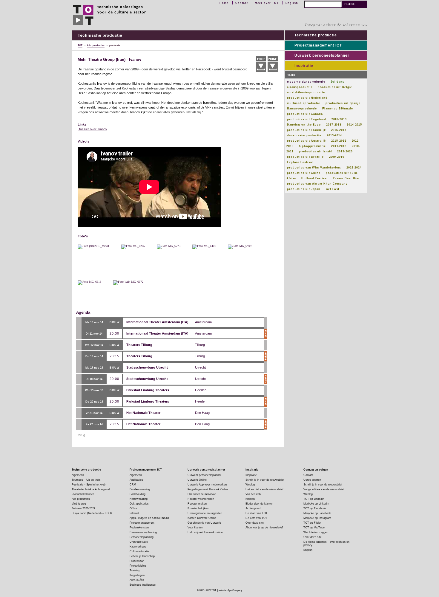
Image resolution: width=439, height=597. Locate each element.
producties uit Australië (306, 140)
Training (134, 570)
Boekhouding (137, 494)
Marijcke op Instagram (317, 517)
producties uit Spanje (343, 103)
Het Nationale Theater (143, 413)
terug (81, 435)
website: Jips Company (230, 590)
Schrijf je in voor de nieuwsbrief (264, 479)
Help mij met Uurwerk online (205, 532)
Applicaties (136, 479)
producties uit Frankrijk (306, 130)
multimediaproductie (303, 103)
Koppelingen (137, 575)
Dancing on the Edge (304, 124)
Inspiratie (303, 66)
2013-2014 (334, 135)
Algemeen (78, 475)
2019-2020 (344, 151)
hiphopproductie (312, 146)
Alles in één (137, 580)
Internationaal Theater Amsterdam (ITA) (157, 322)
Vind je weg (79, 503)
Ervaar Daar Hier (346, 178)
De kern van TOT (256, 517)
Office (133, 508)
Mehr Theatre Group (96, 60)
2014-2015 (354, 124)
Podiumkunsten (139, 527)
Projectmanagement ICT (318, 45)
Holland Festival (314, 178)
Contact (241, 2)
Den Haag (202, 413)
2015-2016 (338, 140)
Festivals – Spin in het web (88, 484)
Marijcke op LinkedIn (316, 503)
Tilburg (200, 345)
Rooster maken (197, 503)
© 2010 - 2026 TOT (206, 590)
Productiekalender (83, 494)
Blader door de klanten (259, 503)
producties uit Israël (315, 151)
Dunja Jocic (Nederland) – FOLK (92, 513)
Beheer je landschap (142, 556)
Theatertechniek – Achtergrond (91, 489)
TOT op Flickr (312, 522)
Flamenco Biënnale (337, 108)
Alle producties (81, 498)
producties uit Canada (305, 113)
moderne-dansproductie (306, 81)
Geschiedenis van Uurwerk (204, 522)
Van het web (253, 494)
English (291, 2)
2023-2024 (354, 167)
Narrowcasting (139, 498)
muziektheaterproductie (306, 92)
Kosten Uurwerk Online (202, 517)
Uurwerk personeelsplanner (321, 55)
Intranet (134, 513)
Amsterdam (203, 322)
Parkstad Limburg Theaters (147, 390)
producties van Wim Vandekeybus (314, 167)
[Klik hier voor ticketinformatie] (265, 334)
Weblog (250, 484)
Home (224, 2)
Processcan (137, 560)
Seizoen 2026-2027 (83, 508)
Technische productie (315, 35)
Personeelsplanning (142, 537)
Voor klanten (195, 527)
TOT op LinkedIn (313, 498)
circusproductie (300, 87)
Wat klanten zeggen (315, 532)
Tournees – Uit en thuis (86, 479)
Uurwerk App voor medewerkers (208, 484)
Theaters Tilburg (139, 345)
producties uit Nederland (307, 97)
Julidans (337, 81)
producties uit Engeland (306, 119)
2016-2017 (338, 130)
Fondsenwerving (140, 489)
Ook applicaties (139, 503)
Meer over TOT (267, 2)
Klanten (250, 498)
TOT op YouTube (314, 527)
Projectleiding (138, 565)
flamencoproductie (302, 108)
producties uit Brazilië (305, 156)
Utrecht (200, 367)
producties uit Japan (303, 189)
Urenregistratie (139, 541)
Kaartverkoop (138, 546)
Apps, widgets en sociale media (149, 517)
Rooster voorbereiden (201, 498)
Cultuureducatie (139, 551)
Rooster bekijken (198, 508)
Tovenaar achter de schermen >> (336, 24)
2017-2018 (333, 124)
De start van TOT (256, 513)
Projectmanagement (142, 522)
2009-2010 (336, 156)
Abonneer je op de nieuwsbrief (264, 527)
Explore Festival (300, 162)
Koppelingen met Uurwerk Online (208, 489)
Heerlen (200, 390)
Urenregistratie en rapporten (205, 513)
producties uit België (335, 87)
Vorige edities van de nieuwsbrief (323, 489)
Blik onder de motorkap (202, 494)
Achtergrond (252, 508)
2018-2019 (339, 119)
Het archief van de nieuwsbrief (264, 489)
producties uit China (303, 172)
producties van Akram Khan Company (317, 183)
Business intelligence (143, 584)
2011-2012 (338, 146)
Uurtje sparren (312, 479)
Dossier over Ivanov (92, 129)
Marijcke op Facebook (317, 513)
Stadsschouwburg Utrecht (147, 367)
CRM (133, 484)
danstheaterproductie (304, 135)
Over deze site (254, 522)
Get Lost (332, 189)
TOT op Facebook (314, 508)
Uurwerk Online (197, 479)
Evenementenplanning (143, 532)
